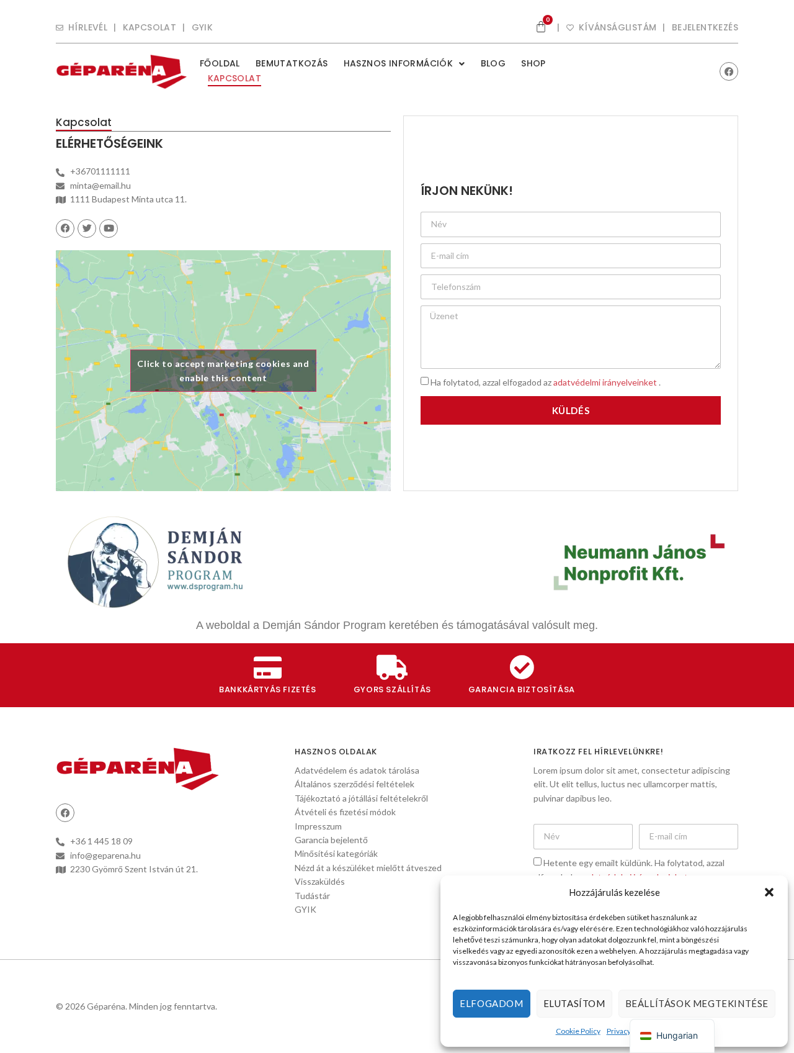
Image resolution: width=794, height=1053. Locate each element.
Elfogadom (491, 1003)
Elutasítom (574, 1003)
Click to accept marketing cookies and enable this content (223, 370)
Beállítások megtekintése (697, 1003)
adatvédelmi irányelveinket (606, 382)
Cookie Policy (578, 1031)
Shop (533, 63)
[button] (769, 892)
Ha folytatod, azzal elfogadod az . (545, 382)
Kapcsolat (235, 78)
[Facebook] (729, 71)
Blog (493, 63)
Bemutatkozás (292, 63)
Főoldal (220, 63)
